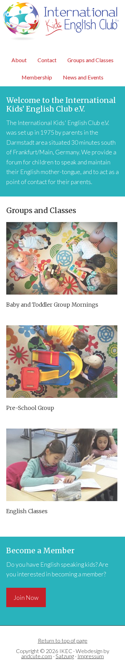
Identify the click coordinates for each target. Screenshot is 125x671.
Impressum (90, 656)
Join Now (26, 597)
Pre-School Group (30, 408)
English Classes (27, 511)
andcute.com (36, 656)
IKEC (62, 25)
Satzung (65, 656)
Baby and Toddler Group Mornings (52, 304)
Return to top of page (63, 640)
